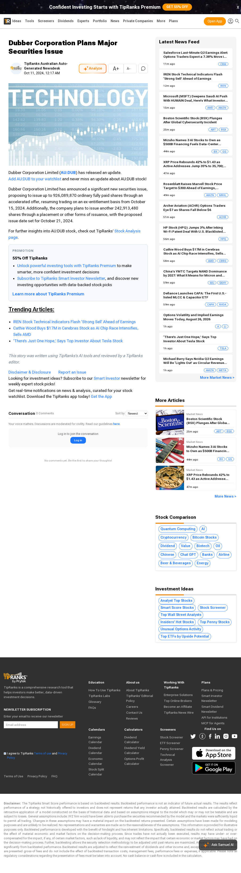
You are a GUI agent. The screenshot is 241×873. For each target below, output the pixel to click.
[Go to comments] (143, 68)
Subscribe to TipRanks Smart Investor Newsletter (61, 278)
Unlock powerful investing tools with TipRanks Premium (67, 265)
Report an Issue (72, 372)
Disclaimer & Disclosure (29, 372)
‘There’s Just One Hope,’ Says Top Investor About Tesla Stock (68, 340)
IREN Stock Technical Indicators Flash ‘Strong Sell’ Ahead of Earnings (74, 321)
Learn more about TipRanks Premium (48, 294)
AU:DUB (68, 172)
